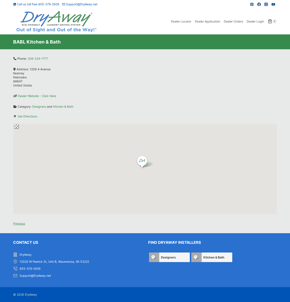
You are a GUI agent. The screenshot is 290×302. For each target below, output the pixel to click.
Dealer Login (255, 21)
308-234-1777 (38, 58)
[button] (145, 162)
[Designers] (154, 257)
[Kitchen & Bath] (196, 257)
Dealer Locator (181, 21)
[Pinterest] (252, 4)
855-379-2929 (30, 268)
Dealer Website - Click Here (37, 96)
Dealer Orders (233, 21)
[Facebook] (259, 4)
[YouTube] (273, 4)
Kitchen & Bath (63, 106)
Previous (19, 223)
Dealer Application (207, 21)
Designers (39, 106)
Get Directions (27, 116)
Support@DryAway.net (35, 275)
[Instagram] (266, 4)
